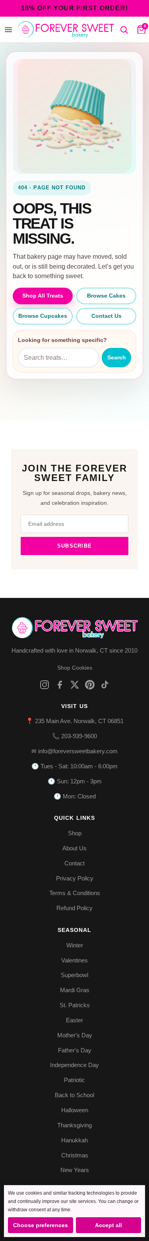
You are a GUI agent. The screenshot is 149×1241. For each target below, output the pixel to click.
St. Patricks (75, 1005)
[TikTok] (105, 684)
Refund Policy (74, 908)
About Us (74, 848)
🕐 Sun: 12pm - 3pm (75, 781)
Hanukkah (74, 1140)
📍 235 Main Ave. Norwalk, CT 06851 (75, 721)
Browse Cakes (106, 295)
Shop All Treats (42, 295)
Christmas (74, 1155)
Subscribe (74, 546)
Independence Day (74, 1065)
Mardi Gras (74, 990)
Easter (74, 1020)
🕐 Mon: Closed (75, 796)
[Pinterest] (90, 684)
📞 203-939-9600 (74, 736)
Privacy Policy (74, 878)
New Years (74, 1170)
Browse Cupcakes (42, 316)
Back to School (74, 1095)
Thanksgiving (74, 1125)
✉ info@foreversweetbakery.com (74, 751)
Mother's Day (74, 1035)
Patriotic (74, 1080)
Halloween (74, 1110)
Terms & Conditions (74, 893)
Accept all (108, 1225)
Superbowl (74, 975)
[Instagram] (44, 684)
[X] (74, 684)
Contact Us (106, 316)
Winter (74, 945)
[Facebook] (59, 684)
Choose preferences (40, 1225)
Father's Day (74, 1050)
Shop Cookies (74, 667)
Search (116, 357)
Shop (74, 833)
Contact (74, 863)
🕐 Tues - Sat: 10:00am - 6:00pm (74, 766)
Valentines (74, 960)
